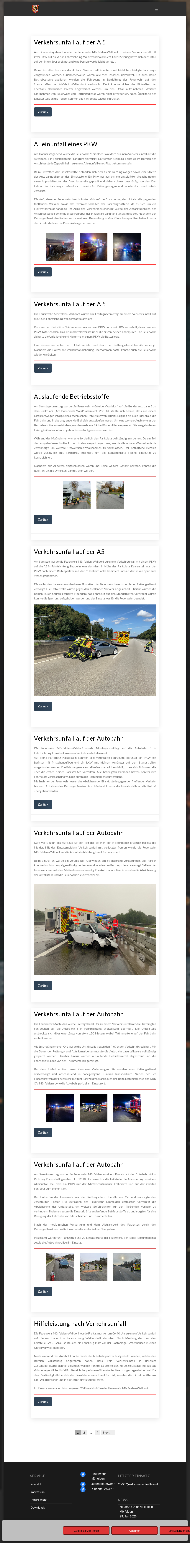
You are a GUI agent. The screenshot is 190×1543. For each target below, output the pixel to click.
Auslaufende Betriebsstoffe (71, 396)
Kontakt (35, 1484)
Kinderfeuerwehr (102, 1489)
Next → (108, 1432)
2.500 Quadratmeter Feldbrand (138, 1484)
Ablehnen (134, 1530)
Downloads (37, 1507)
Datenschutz (38, 1499)
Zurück (43, 112)
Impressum (37, 1492)
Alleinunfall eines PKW (66, 144)
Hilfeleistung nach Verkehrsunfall (80, 1323)
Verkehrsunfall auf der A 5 (70, 42)
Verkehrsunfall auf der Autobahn (79, 738)
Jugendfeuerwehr (102, 1483)
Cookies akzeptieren (86, 1530)
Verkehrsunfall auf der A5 (69, 551)
